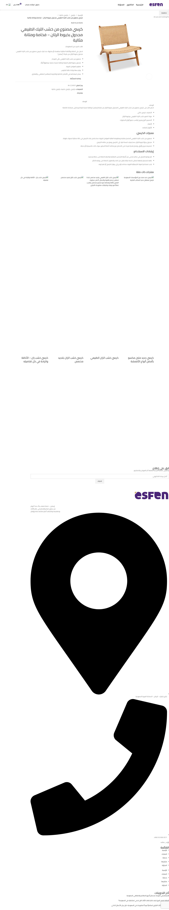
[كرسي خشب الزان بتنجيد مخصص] (67, 263)
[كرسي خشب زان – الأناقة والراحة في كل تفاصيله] (31, 263)
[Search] (42, 4)
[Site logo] (156, 4)
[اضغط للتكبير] (149, 77)
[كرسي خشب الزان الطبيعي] (102, 263)
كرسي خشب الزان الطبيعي (104, 357)
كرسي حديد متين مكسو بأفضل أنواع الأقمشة (141, 359)
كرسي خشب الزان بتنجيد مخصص (70, 359)
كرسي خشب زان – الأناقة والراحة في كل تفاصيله (34, 359)
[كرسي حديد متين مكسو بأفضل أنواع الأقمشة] (137, 263)
